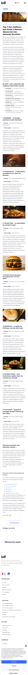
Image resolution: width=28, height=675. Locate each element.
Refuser (14, 666)
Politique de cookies (13, 673)
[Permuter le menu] (25, 3)
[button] (26, 646)
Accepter (14, 662)
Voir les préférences (14, 670)
